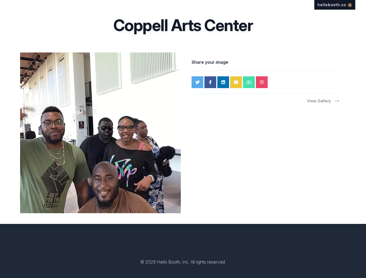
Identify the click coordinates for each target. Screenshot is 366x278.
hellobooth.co (335, 4)
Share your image (210, 62)
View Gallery (319, 101)
